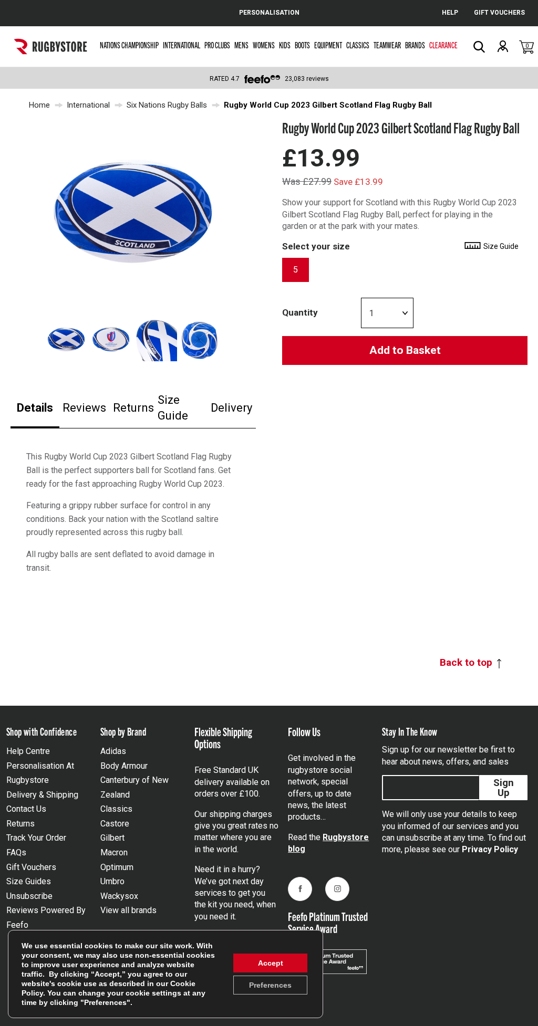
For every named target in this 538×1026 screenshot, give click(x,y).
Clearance (443, 45)
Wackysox (119, 896)
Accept (270, 963)
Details (35, 407)
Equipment (328, 45)
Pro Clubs (217, 45)
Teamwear (387, 45)
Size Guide (173, 408)
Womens (264, 45)
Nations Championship (129, 45)
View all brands (128, 910)
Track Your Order (36, 838)
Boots (302, 45)
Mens (241, 45)
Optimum (116, 867)
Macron (114, 852)
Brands (415, 45)
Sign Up (503, 788)
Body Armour (124, 766)
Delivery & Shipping (42, 795)
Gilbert (112, 838)
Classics (357, 45)
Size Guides (28, 881)
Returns (133, 407)
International (181, 45)
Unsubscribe (29, 896)
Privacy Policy (490, 849)
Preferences (270, 985)
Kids (285, 45)
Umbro (112, 881)
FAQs (16, 852)
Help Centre (28, 751)
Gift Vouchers (31, 867)
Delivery (231, 407)
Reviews (84, 407)
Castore (114, 824)
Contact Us (26, 809)
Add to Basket (405, 350)
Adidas (113, 751)
